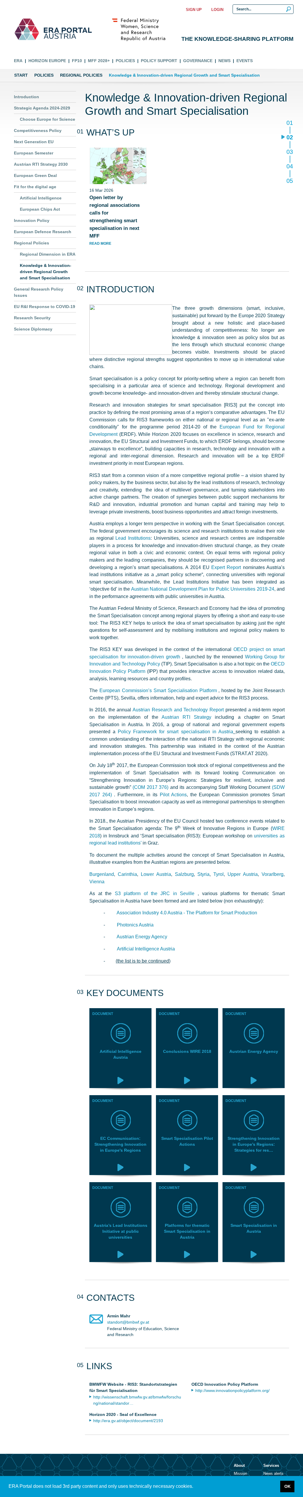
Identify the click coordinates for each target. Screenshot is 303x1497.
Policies (125, 60)
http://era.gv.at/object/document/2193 (128, 1420)
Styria (203, 874)
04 (289, 167)
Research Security (32, 317)
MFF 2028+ (99, 60)
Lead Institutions (133, 538)
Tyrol (218, 874)
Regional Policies (81, 75)
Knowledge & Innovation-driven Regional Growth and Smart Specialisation (45, 271)
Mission (240, 1473)
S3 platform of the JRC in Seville (156, 893)
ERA (18, 60)
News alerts (273, 1473)
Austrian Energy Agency (142, 936)
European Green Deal (35, 175)
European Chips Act (40, 209)
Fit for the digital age (35, 186)
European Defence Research (42, 231)
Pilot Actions (173, 794)
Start (21, 75)
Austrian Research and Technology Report (178, 709)
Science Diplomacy (33, 329)
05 (289, 180)
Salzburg (184, 874)
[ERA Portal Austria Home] (27, 29)
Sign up (194, 9)
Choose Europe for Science (47, 119)
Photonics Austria (135, 924)
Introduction (26, 96)
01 (289, 123)
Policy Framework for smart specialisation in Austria (175, 731)
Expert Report (227, 567)
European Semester (33, 153)
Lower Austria (156, 874)
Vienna (96, 881)
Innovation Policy (31, 220)
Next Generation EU (34, 141)
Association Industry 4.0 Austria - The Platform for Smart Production (187, 912)
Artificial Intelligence (41, 198)
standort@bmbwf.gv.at (128, 1322)
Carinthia (127, 874)
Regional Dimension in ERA (47, 254)
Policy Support (159, 60)
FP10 (77, 60)
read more (100, 243)
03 (289, 152)
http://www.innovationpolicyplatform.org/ (232, 1390)
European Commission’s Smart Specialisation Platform (159, 690)
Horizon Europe (47, 60)
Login (217, 9)
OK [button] (287, 1486)
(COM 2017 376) (150, 787)
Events (244, 60)
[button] (195, 1487)
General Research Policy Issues (38, 292)
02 (289, 138)
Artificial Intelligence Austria (146, 948)
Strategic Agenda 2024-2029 (42, 108)
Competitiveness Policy (38, 130)
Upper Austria (243, 874)
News (224, 60)
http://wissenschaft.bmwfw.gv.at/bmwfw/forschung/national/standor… (137, 1400)
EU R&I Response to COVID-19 (44, 306)
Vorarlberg (272, 874)
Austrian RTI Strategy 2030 (41, 164)
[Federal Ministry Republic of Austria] (142, 29)
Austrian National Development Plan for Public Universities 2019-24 (202, 589)
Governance (197, 60)
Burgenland (101, 874)
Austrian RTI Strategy (186, 717)
